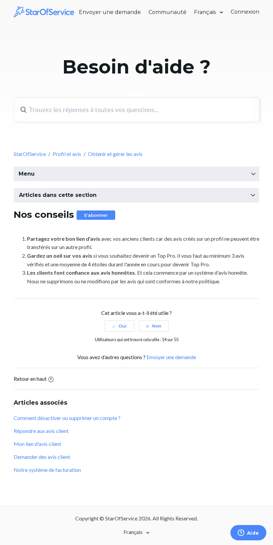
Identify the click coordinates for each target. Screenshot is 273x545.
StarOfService (30, 154)
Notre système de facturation (47, 470)
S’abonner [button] (96, 215)
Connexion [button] (245, 12)
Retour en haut (30, 378)
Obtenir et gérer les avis (115, 154)
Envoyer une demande (110, 12)
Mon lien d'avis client (37, 444)
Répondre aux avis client (41, 431)
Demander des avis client (42, 457)
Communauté (167, 12)
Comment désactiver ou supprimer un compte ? (67, 418)
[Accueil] (44, 11)
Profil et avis (67, 154)
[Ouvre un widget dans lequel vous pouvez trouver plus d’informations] (248, 533)
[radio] (120, 326)
